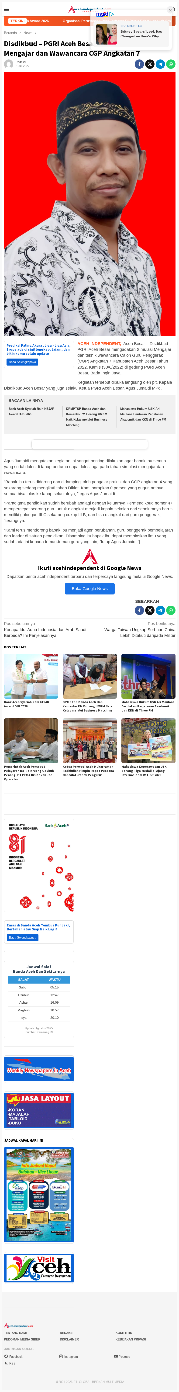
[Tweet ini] (150, 64)
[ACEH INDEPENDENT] (89, 9)
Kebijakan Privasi (131, 1334)
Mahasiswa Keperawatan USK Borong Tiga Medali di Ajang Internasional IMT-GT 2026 (144, 770)
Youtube (124, 1351)
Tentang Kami (15, 1327)
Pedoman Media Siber (22, 1334)
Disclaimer (69, 1334)
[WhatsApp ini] (171, 64)
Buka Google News (90, 588)
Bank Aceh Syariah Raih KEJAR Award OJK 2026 (26, 704)
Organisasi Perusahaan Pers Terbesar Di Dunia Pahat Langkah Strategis (62, 21)
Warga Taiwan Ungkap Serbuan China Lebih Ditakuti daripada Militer (140, 629)
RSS (12, 1357)
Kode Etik (124, 1327)
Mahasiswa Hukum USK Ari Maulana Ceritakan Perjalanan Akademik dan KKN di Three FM (143, 414)
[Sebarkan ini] (139, 64)
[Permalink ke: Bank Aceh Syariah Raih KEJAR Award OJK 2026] (31, 676)
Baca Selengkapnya (22, 362)
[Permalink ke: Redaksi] (8, 64)
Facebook (16, 1351)
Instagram (71, 1351)
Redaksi (66, 1327)
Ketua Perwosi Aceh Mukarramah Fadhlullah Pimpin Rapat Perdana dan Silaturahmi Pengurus (88, 770)
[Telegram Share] (160, 64)
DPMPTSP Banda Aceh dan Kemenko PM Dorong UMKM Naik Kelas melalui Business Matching (87, 706)
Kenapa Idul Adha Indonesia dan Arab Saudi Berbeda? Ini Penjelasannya (45, 629)
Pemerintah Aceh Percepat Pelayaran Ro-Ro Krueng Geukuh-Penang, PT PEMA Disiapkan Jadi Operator (29, 772)
